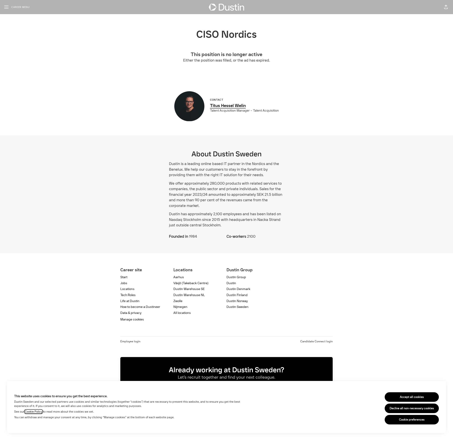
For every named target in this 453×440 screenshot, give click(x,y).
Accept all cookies (412, 397)
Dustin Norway (237, 301)
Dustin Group (236, 277)
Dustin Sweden (237, 307)
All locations (182, 313)
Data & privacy (131, 313)
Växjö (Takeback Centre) (190, 283)
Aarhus (178, 277)
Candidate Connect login (316, 341)
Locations (127, 289)
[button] (446, 7)
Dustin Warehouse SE (189, 289)
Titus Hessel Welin (228, 105)
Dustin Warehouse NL (189, 295)
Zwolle (177, 301)
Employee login (130, 341)
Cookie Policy (33, 411)
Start (123, 277)
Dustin (231, 283)
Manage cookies (132, 319)
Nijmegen (180, 307)
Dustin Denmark (238, 289)
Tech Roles (128, 295)
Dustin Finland (237, 295)
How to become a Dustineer (140, 307)
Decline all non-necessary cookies (412, 408)
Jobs (123, 283)
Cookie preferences (412, 419)
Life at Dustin (129, 301)
